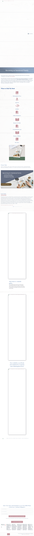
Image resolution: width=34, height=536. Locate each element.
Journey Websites (27, 534)
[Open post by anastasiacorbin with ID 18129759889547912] (30, 527)
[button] (17, 516)
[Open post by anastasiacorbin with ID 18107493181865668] (25, 527)
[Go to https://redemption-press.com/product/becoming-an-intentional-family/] (17, 79)
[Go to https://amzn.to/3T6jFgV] (17, 364)
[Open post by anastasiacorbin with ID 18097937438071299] (3, 527)
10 (20, 206)
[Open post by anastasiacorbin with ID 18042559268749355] (19, 527)
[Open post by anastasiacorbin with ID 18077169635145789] (9, 527)
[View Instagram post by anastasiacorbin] (5, 529)
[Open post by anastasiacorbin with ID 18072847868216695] (14, 527)
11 (21, 206)
